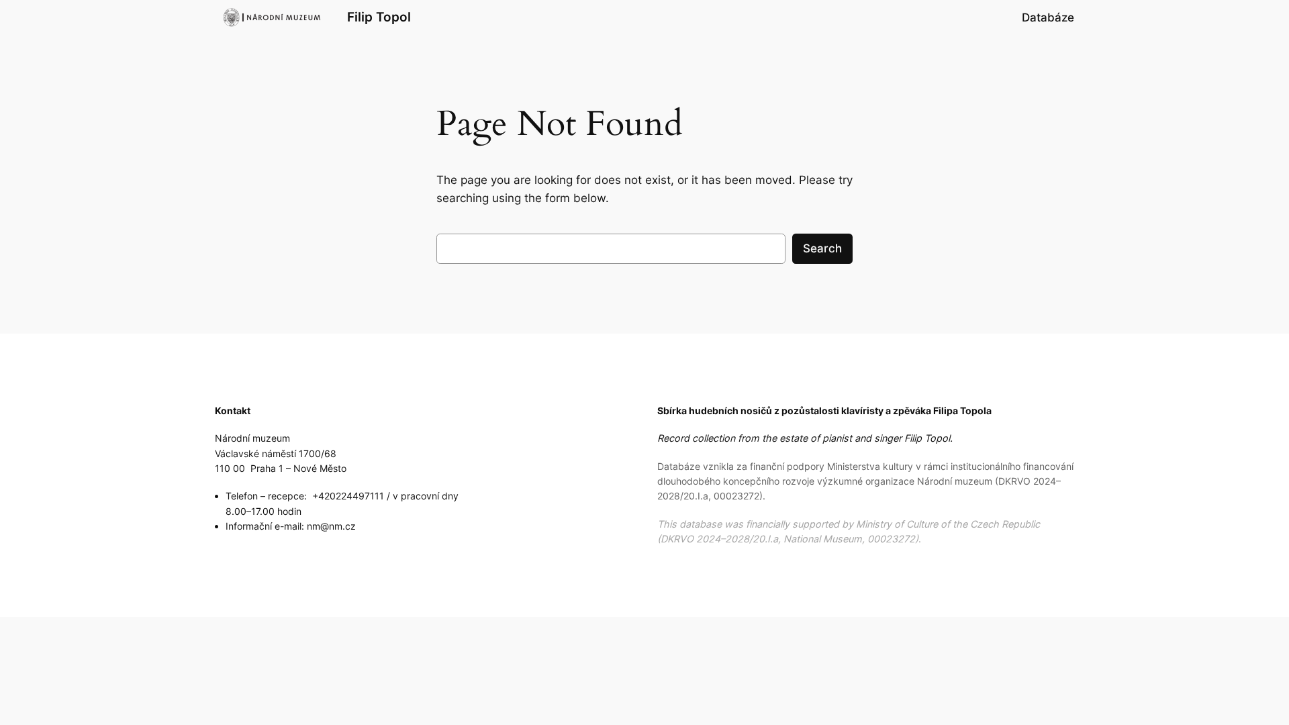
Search (822, 248)
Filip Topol (379, 17)
